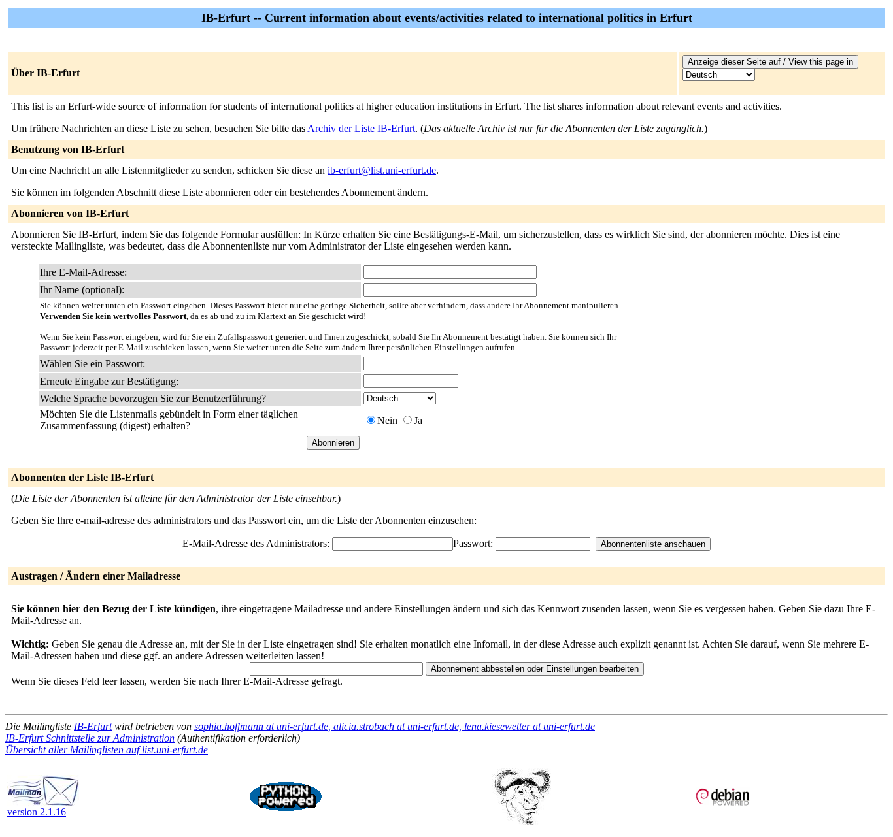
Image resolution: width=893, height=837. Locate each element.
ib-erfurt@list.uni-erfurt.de (382, 170)
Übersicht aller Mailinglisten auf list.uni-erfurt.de (106, 749)
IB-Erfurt (93, 726)
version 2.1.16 (36, 811)
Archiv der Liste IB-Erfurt (361, 128)
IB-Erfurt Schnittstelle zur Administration (90, 738)
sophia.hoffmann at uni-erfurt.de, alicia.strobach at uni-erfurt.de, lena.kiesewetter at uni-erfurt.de (394, 726)
